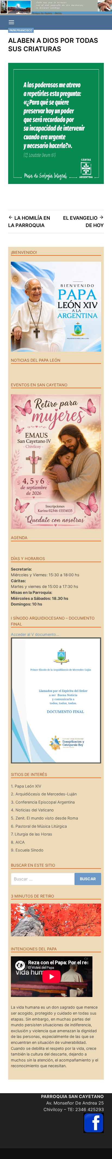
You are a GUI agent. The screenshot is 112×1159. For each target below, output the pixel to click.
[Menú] (11, 22)
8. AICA (18, 842)
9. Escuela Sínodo (27, 850)
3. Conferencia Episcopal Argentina (43, 802)
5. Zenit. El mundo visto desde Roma (44, 818)
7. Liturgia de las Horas (31, 834)
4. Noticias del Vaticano (32, 810)
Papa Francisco (21, 30)
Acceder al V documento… (35, 634)
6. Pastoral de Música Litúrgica (39, 826)
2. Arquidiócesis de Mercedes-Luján (44, 794)
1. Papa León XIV (26, 786)
